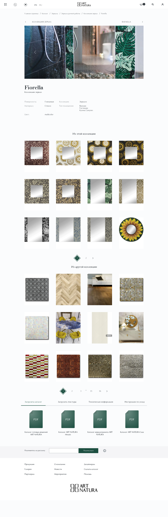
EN (35, 5)
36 (100, 391)
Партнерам (29, 474)
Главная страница (31, 14)
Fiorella (104, 14)
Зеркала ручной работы (71, 14)
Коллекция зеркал (91, 14)
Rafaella (126, 22)
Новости (58, 469)
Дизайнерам (89, 464)
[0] (141, 4)
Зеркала (55, 14)
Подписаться (88, 451)
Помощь (87, 474)
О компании (59, 464)
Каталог (45, 14)
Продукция (29, 464)
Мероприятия (60, 474)
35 (91, 391)
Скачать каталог (91, 469)
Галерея (27, 469)
